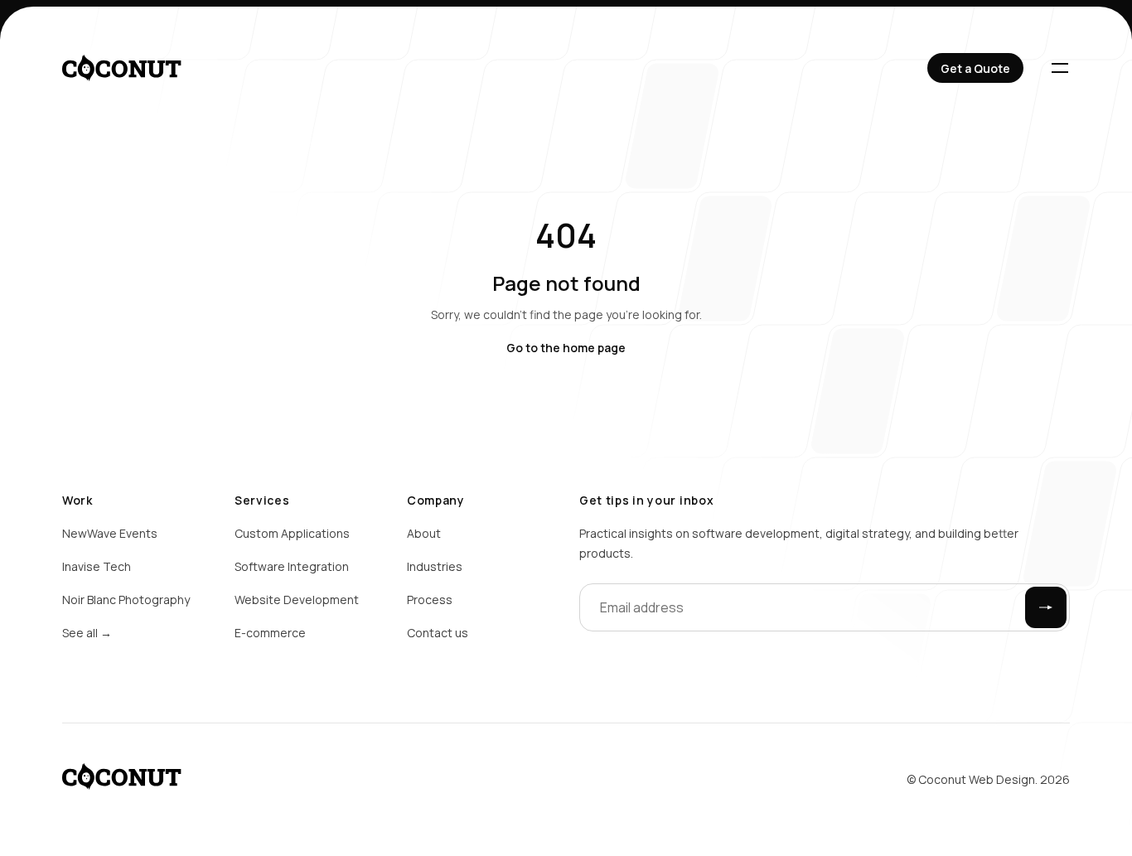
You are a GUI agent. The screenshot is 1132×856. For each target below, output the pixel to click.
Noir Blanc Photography (126, 599)
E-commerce (270, 633)
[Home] (121, 68)
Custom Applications (292, 533)
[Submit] (1046, 607)
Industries (434, 566)
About (424, 533)
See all (87, 633)
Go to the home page (566, 347)
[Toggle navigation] (1060, 68)
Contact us (437, 633)
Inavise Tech (96, 566)
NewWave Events (109, 533)
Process (429, 599)
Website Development (297, 599)
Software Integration (292, 566)
